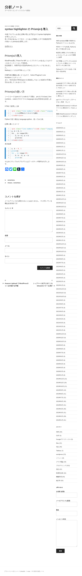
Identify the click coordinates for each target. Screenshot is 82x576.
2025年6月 (59, 132)
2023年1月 (59, 240)
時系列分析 (59, 473)
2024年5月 (59, 180)
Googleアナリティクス (63, 439)
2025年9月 (59, 128)
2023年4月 (59, 229)
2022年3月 (59, 278)
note (28, 571)
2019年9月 (59, 390)
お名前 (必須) (60, 491)
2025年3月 (59, 143)
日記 (57, 469)
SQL (57, 447)
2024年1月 (59, 195)
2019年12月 (60, 379)
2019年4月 (59, 409)
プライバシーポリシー (11, 571)
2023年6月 (59, 221)
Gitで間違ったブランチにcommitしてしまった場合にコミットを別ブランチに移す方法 (66, 63)
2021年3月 (59, 323)
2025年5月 (59, 135)
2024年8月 (59, 169)
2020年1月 (59, 375)
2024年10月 (60, 161)
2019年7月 (59, 397)
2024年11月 (60, 158)
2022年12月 (60, 244)
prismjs (10, 182)
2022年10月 (60, 251)
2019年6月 (59, 401)
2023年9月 (59, 210)
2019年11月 (60, 382)
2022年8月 (59, 259)
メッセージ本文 (61, 519)
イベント (59, 458)
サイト (7, 256)
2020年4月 (59, 364)
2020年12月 (60, 334)
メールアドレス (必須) (63, 500)
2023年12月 (60, 199)
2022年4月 (59, 274)
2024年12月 (60, 154)
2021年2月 (59, 326)
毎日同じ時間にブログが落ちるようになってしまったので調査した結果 (66, 55)
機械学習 (59, 477)
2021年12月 (60, 289)
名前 (6, 235)
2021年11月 (60, 293)
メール (7, 246)
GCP (57, 435)
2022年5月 (59, 270)
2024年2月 (59, 191)
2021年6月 (59, 311)
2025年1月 (59, 150)
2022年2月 (59, 281)
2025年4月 (59, 139)
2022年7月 (59, 263)
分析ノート (14, 7)
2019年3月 (59, 412)
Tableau (58, 450)
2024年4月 (59, 184)
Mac (57, 443)
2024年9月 (59, 165)
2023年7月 (59, 218)
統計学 (58, 480)
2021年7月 (59, 307)
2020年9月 (59, 345)
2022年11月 (60, 248)
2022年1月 (59, 285)
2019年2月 (59, 416)
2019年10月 (60, 386)
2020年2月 (59, 371)
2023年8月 (59, 214)
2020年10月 (60, 341)
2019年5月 (59, 405)
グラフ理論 (59, 462)
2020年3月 (59, 367)
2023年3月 (59, 233)
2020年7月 (59, 352)
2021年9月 (59, 300)
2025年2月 (59, 146)
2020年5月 (59, 360)
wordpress (11, 180)
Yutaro (17, 26)
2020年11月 (60, 337)
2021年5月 (59, 315)
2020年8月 (59, 349)
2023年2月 (59, 236)
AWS (57, 432)
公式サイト (9, 46)
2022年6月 (59, 266)
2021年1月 (59, 330)
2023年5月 (59, 225)
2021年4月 (59, 319)
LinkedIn (22, 571)
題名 (57, 510)
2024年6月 (59, 176)
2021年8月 (59, 304)
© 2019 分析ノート (38, 571)
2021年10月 (60, 296)
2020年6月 (59, 356)
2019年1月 (59, 420)
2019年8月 (59, 394)
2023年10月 (60, 206)
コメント (9, 208)
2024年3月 (59, 188)
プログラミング (61, 465)
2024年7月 (59, 173)
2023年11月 (60, 203)
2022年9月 (59, 255)
